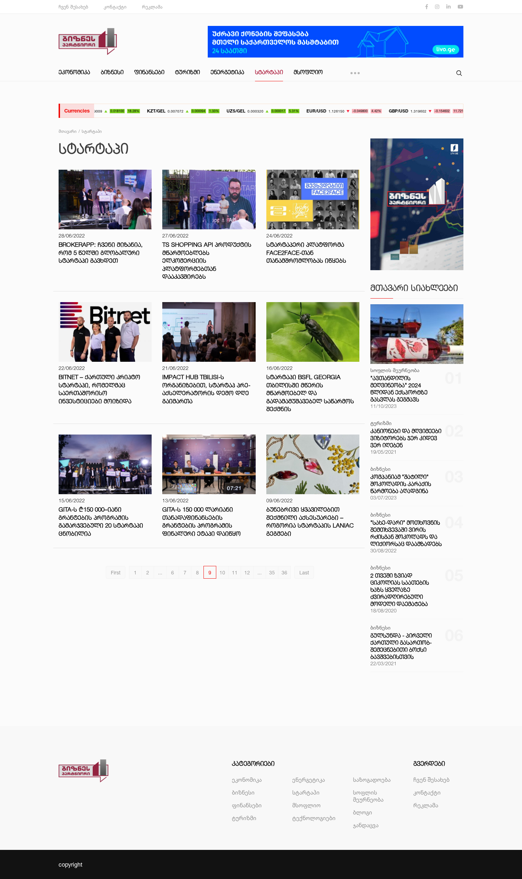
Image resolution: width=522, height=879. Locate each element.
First (115, 572)
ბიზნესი (112, 72)
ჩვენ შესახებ (73, 7)
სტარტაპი (269, 72)
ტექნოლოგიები (314, 817)
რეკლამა (152, 7)
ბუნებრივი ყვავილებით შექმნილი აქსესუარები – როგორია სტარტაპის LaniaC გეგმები (310, 521)
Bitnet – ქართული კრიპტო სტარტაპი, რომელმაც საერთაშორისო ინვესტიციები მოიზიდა (99, 389)
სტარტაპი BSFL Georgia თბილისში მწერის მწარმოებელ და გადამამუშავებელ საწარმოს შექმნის (310, 393)
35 (272, 572)
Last (304, 572)
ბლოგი (362, 812)
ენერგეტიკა (227, 72)
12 (247, 572)
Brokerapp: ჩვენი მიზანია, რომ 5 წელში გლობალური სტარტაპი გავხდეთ (101, 252)
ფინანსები (149, 72)
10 (222, 572)
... (160, 572)
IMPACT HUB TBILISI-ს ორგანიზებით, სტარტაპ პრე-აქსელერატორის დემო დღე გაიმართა (206, 389)
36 (284, 572)
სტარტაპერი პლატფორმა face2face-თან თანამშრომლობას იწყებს (306, 252)
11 (235, 572)
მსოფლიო (308, 72)
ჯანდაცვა (366, 825)
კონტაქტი (115, 7)
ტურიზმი (187, 72)
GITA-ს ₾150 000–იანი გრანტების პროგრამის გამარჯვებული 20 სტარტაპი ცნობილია (101, 521)
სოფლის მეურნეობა (368, 796)
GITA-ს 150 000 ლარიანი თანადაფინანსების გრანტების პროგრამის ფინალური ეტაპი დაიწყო (201, 521)
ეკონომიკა (74, 72)
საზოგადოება (372, 779)
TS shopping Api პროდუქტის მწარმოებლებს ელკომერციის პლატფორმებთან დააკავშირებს (206, 260)
